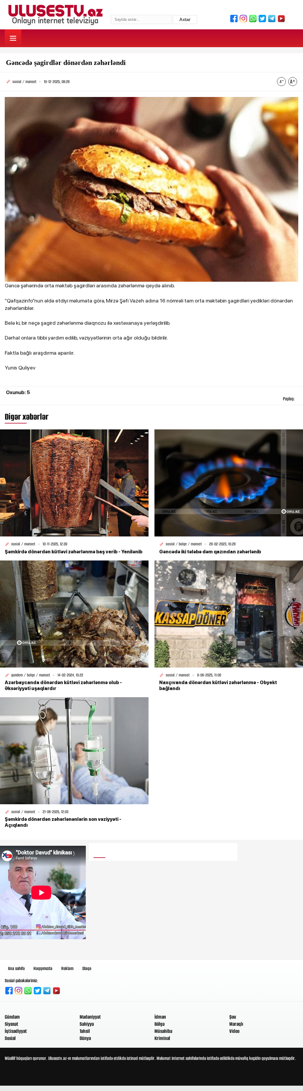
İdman (160, 1016)
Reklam (67, 968)
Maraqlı (236, 1024)
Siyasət (11, 1024)
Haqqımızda (42, 968)
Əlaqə (86, 968)
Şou (232, 1016)
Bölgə (159, 1024)
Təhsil (85, 1031)
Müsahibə (163, 1031)
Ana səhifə (16, 968)
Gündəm (12, 1016)
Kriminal (162, 1038)
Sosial (10, 1038)
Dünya (85, 1038)
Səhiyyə (87, 1024)
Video (234, 1031)
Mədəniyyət (90, 1016)
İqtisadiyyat (16, 1031)
